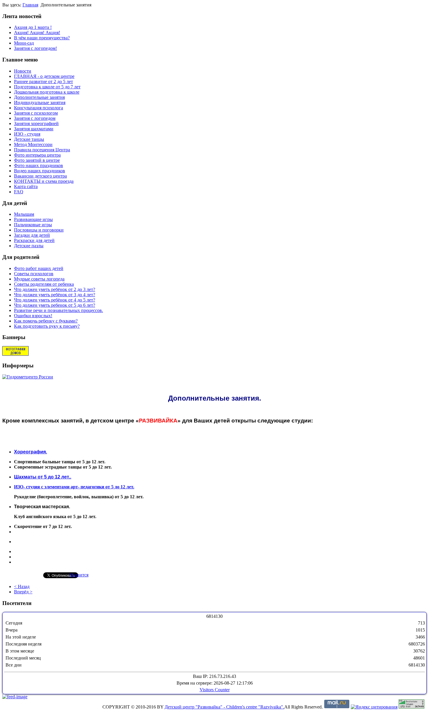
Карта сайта (26, 186)
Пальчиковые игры (33, 224)
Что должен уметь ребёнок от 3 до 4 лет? (54, 294)
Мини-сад (24, 43)
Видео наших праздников (39, 170)
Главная (30, 4)
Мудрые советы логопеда (39, 278)
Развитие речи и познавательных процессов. (58, 310)
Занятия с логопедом (34, 118)
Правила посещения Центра (42, 149)
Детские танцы (29, 139)
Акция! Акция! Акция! (37, 32)
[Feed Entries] (14, 696)
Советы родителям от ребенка (44, 284)
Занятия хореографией (36, 123)
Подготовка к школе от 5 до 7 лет (47, 86)
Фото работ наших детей (38, 268)
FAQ (18, 191)
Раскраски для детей (34, 240)
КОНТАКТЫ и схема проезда (44, 181)
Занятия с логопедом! (35, 48)
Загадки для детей (32, 235)
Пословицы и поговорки (39, 229)
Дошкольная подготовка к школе (46, 92)
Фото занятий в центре (37, 160)
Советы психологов (33, 273)
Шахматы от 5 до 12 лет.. (42, 476)
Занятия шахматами (33, 128)
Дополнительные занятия (39, 97)
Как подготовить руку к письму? (47, 326)
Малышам (24, 214)
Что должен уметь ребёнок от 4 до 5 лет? (54, 299)
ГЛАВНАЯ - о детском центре (44, 76)
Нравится (78, 574)
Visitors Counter (215, 689)
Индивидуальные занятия (39, 102)
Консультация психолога (38, 107)
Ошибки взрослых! (33, 315)
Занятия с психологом (36, 113)
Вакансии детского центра (40, 175)
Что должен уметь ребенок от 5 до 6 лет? (54, 305)
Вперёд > (23, 591)
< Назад (21, 586)
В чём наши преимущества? (42, 37)
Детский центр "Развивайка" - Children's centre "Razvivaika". (224, 706)
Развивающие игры (33, 219)
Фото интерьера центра (37, 154)
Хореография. (30, 451)
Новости (22, 71)
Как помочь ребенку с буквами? (46, 320)
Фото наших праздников (38, 165)
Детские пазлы (28, 245)
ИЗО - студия (27, 133)
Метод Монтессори (33, 144)
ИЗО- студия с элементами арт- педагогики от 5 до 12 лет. (74, 486)
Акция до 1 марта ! (33, 27)
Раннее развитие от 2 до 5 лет (43, 81)
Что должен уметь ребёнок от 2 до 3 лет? (54, 289)
